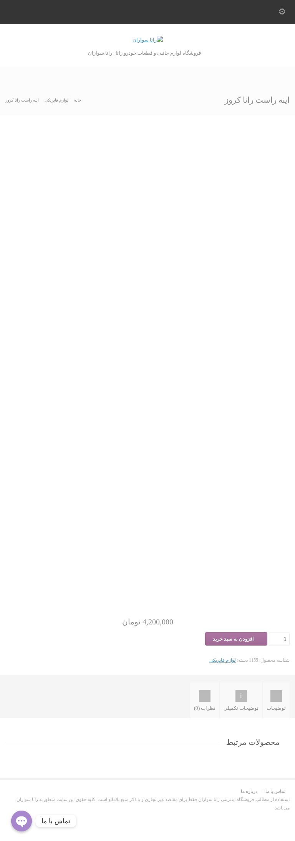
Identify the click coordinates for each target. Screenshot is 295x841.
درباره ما (249, 791)
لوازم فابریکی (56, 100)
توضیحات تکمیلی (241, 708)
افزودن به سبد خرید (233, 639)
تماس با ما (275, 791)
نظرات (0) (204, 708)
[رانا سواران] (148, 40)
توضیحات (276, 708)
